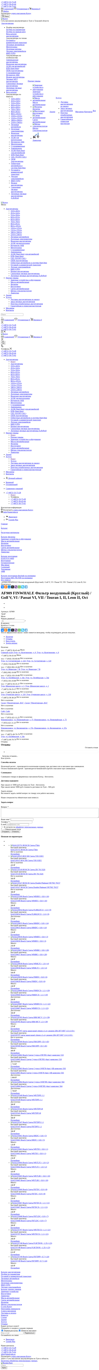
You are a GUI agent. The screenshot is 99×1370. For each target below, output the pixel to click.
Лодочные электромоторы (12, 1283)
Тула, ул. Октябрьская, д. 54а (13, 736)
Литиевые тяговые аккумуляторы (14, 89)
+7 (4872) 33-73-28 (8, 2)
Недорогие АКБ (12, 75)
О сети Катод (6, 1307)
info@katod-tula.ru (10, 512)
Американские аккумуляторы (12, 61)
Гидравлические (7, 563)
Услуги (9, 297)
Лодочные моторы (13, 49)
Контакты (10, 310)
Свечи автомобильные (10, 548)
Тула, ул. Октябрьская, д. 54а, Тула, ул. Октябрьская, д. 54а (25, 678)
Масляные (5, 565)
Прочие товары (12, 278)
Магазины (10, 308)
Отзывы (4, 1324)
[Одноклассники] (5, 586)
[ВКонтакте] (2, 586)
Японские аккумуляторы (16, 64)
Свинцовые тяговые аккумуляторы (14, 85)
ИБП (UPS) (10, 53)
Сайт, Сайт (5, 711)
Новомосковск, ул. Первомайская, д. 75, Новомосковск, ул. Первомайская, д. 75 (34, 720)
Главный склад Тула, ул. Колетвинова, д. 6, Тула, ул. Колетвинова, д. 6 (30, 652)
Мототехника (11, 47)
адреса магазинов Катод (21, 13)
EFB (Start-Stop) (12, 68)
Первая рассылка (10, 1331)
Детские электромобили (16, 51)
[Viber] (15, 586)
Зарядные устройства (9, 1291)
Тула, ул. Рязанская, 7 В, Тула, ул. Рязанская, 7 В (20, 669)
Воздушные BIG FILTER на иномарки (17, 578)
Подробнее (15, 854)
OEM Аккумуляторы (14, 71)
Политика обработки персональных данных (19, 1361)
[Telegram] (26, 586)
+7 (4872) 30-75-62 (8, 6)
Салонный (5, 567)
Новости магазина (28, 1331)
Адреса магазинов (8, 1311)
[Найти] (2, 317)
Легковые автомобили (15, 45)
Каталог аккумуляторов (10, 1272)
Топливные (5, 569)
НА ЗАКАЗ (6, 580)
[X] (12, 586)
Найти (4, 1368)
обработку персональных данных (29, 827)
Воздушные (6, 561)
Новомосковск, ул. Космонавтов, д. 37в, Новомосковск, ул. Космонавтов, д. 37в (34, 728)
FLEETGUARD (7, 558)
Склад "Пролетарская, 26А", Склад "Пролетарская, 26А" (24, 703)
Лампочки (5, 552)
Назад (13, 362)
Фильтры (4, 543)
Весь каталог (11, 92)
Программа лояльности (10, 1309)
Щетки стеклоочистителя (11, 550)
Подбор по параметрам (15, 30)
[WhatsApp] (19, 586)
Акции (8, 295)
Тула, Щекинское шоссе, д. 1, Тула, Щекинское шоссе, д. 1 (25, 686)
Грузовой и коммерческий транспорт (16, 41)
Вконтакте (13, 517)
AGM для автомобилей (15, 66)
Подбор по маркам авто (16, 32)
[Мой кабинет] (2, 323)
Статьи (4, 1317)
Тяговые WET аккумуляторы (12, 80)
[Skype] (22, 586)
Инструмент (6, 545)
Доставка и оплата (8, 1313)
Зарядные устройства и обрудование (16, 539)
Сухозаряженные (13, 73)
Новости (4, 1315)
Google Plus (13, 520)
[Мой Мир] (9, 586)
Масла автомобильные (10, 541)
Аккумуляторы (12, 209)
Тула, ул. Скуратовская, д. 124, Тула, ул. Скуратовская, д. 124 (26, 661)
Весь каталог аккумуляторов (12, 35)
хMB (3, 571)
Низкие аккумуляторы (15, 77)
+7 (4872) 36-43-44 (8, 4)
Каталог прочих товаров (11, 1289)
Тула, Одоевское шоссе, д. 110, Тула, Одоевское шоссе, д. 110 (26, 694)
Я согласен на (23, 827)
